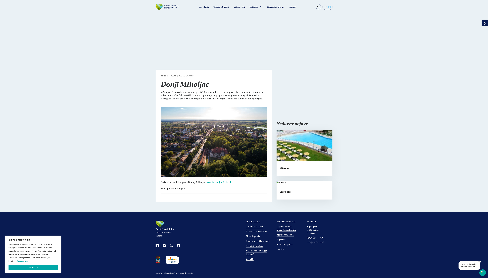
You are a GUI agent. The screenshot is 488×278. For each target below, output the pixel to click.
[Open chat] (482, 272)
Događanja (204, 7)
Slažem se (33, 267)
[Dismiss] (480, 262)
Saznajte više (22, 261)
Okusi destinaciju (221, 7)
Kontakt (292, 7)
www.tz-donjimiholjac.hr (219, 182)
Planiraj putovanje (275, 7)
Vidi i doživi (239, 7)
